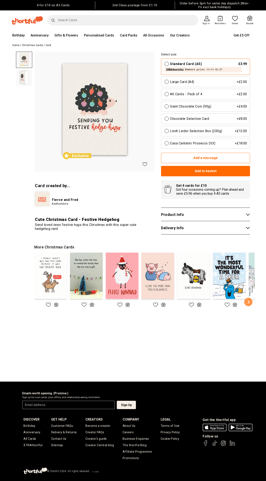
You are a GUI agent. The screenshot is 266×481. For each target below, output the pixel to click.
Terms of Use (170, 425)
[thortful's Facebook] (206, 445)
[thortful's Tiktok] (215, 445)
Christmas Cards (32, 45)
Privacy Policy (170, 432)
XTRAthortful (32, 445)
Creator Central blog (99, 445)
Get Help (59, 419)
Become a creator (98, 425)
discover (31, 419)
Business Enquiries (136, 438)
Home (16, 45)
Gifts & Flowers (66, 35)
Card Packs (128, 35)
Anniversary (40, 35)
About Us (129, 425)
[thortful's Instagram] (223, 445)
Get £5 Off (242, 35)
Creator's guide (96, 438)
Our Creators (180, 35)
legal (166, 419)
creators (94, 419)
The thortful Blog (135, 445)
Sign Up (126, 405)
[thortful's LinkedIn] (232, 445)
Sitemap (57, 445)
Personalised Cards (99, 35)
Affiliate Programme (137, 451)
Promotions (131, 458)
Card (48, 45)
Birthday (18, 35)
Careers (128, 432)
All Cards (29, 438)
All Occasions (153, 35)
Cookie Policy (170, 438)
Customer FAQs (62, 425)
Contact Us (58, 438)
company (131, 419)
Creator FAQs (94, 432)
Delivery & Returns (64, 432)
